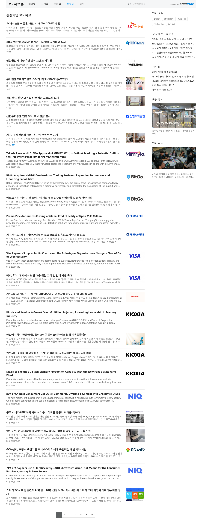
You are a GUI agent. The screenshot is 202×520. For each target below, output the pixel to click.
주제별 (57, 4)
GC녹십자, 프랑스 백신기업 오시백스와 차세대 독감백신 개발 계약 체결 (46, 449)
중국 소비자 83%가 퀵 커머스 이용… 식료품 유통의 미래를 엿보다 (43, 412)
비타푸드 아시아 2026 (163, 85)
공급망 (157, 18)
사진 (82, 4)
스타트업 (172, 23)
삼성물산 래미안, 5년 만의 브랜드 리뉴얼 (29, 60)
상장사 (70, 4)
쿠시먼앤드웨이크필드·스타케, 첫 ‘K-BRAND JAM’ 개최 (37, 79)
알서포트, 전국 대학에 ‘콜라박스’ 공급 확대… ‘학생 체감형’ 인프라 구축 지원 (48, 431)
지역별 (32, 4)
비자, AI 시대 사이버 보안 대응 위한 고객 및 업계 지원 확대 (39, 275)
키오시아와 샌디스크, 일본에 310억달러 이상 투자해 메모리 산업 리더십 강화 (49, 294)
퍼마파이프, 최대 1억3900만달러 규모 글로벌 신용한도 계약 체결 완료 (45, 234)
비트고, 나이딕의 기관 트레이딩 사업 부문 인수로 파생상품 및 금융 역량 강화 (49, 197)
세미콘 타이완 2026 (162, 89)
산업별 (44, 4)
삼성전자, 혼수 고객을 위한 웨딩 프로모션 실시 (32, 97)
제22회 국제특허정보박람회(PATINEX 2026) (173, 80)
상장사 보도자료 (162, 34)
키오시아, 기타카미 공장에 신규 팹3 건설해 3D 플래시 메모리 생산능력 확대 (48, 353)
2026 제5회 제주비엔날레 (164, 71)
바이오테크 (159, 23)
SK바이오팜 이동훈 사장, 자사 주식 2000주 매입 (33, 23)
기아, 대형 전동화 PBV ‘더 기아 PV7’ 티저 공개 (32, 134)
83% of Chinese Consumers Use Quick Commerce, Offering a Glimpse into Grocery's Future (63, 394)
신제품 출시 (169, 18)
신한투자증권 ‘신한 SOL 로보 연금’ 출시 (28, 116)
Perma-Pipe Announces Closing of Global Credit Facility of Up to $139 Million (54, 216)
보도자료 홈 (16, 4)
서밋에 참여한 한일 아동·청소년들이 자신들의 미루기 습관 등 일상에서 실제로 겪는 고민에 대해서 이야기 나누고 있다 (173, 177)
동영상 (156, 99)
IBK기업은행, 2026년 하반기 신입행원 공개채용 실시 (36, 42)
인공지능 (182, 18)
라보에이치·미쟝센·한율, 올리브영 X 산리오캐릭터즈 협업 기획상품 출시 (46, 334)
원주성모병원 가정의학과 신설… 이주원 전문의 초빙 (173, 132)
